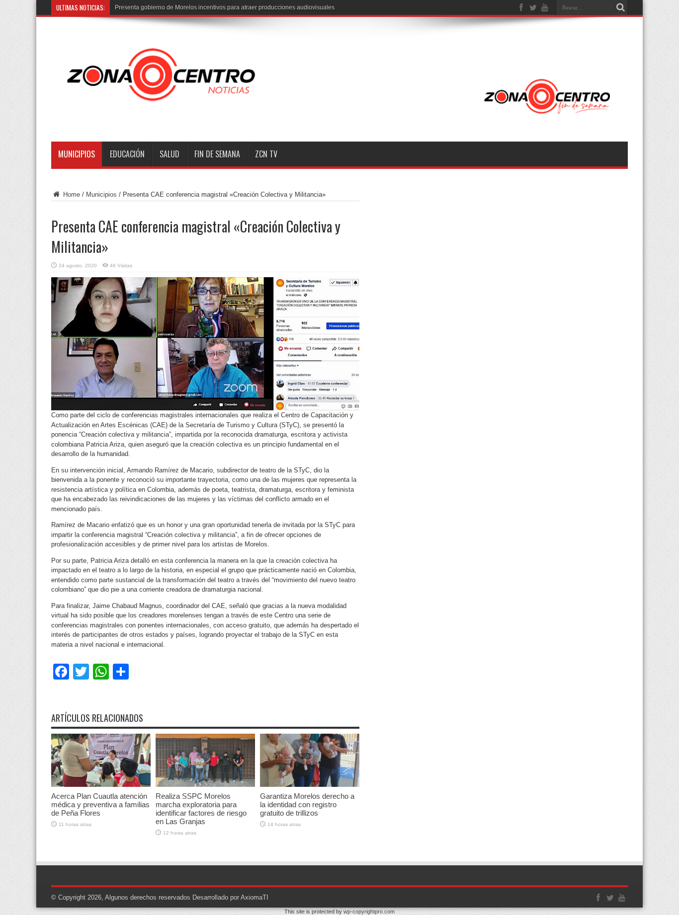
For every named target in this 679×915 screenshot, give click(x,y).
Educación (127, 154)
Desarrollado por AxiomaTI (230, 897)
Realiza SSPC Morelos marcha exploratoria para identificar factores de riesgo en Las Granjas (201, 809)
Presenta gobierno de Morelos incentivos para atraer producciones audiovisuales (225, 7)
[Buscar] (620, 7)
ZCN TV (266, 154)
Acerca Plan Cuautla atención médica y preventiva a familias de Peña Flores (100, 804)
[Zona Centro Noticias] (339, 117)
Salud (169, 154)
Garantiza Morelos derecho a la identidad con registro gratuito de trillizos (307, 804)
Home (70, 194)
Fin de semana (217, 154)
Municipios (76, 154)
